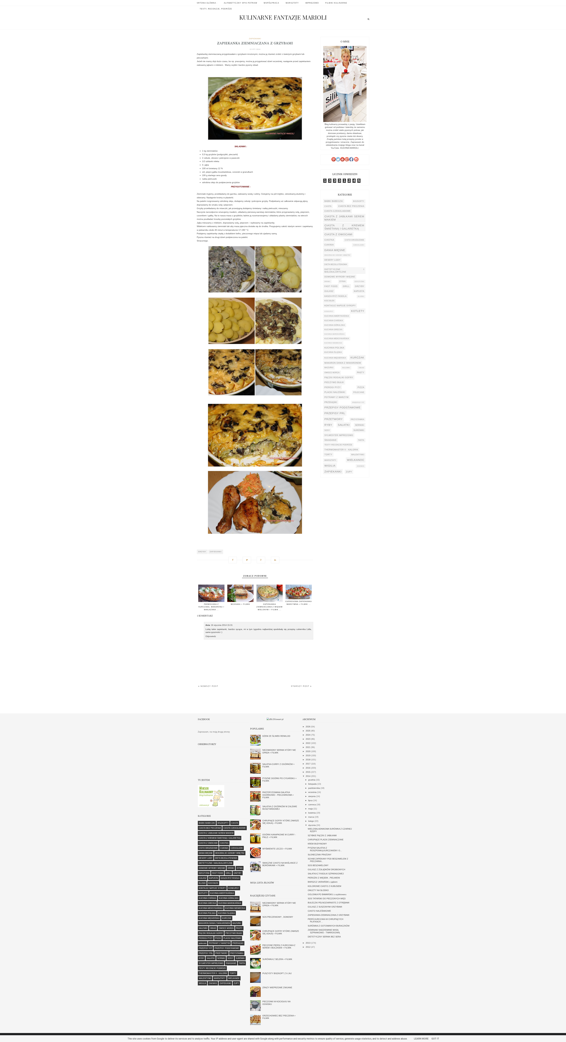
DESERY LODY (332, 260)
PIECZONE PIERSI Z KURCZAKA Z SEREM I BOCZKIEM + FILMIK (278, 946)
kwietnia (312, 813)
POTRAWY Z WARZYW (336, 397)
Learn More (421, 1038)
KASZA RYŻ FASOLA (335, 296)
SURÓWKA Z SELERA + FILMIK (277, 959)
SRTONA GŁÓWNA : (207, 3)
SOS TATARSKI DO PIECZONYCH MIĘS (326, 898)
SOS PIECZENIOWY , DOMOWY (277, 917)
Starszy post (300, 686)
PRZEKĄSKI (330, 402)
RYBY (328, 424)
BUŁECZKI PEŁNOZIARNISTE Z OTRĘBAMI (328, 902)
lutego (311, 821)
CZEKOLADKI (358, 245)
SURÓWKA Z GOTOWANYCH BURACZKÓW (328, 926)
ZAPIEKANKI (255, 38)
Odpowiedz (210, 636)
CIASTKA (329, 240)
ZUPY (349, 472)
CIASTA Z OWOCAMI (338, 234)
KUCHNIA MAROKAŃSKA (334, 334)
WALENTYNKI (357, 455)
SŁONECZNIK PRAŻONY (319, 854)
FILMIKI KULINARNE (336, 3)
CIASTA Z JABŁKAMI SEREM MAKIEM (344, 218)
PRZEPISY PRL (334, 413)
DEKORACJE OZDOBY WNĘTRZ (337, 255)
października (314, 788)
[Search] (368, 19)
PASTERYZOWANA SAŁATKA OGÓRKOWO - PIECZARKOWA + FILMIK (278, 795)
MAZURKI (328, 367)
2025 (308, 731)
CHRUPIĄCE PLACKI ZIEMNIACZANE (325, 839)
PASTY (360, 372)
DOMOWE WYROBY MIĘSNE (339, 276)
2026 (308, 726)
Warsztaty (292, 3)
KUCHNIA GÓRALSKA (334, 325)
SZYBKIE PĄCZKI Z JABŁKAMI (322, 835)
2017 (308, 764)
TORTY (328, 454)
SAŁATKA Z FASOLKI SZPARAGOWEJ (326, 873)
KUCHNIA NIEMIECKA (333, 343)
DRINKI (327, 281)
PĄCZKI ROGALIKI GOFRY (338, 377)
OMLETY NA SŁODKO (318, 890)
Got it (435, 1038)
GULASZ (329, 291)
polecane (358, 392)
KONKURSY (328, 311)
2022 (308, 743)
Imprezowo (312, 3)
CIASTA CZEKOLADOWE (337, 211)
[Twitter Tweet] (248, 558)
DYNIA (342, 281)
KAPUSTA (359, 291)
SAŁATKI (344, 424)
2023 (308, 739)
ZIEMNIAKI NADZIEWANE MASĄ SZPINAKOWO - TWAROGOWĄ (324, 931)
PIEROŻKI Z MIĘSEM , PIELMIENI (324, 878)
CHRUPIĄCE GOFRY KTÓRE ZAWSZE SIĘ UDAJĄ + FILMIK (280, 821)
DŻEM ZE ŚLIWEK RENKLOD (276, 736)
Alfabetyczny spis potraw (240, 3)
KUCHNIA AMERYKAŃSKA (336, 316)
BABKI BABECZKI (333, 201)
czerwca (312, 804)
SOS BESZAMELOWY (318, 865)
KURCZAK (357, 357)
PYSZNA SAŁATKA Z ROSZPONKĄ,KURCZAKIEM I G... (325, 849)
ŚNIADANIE (330, 440)
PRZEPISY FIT (358, 402)
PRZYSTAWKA (357, 419)
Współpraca (271, 3)
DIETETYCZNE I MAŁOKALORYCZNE (344, 270)
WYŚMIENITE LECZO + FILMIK (277, 849)
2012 (308, 947)
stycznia (312, 825)
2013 (308, 943)
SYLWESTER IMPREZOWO (338, 435)
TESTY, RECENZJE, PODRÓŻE (216, 9)
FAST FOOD (331, 286)
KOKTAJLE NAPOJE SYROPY (340, 305)
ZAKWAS (360, 466)
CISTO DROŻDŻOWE (354, 240)
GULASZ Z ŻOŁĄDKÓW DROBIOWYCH (326, 869)
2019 (308, 755)
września (312, 792)
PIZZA (361, 387)
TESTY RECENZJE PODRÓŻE (338, 445)
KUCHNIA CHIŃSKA (333, 320)
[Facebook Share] (234, 558)
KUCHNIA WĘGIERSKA (335, 358)
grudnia (312, 780)
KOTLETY (357, 310)
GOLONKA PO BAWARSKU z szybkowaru (327, 894)
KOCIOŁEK (329, 301)
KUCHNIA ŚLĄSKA (333, 352)
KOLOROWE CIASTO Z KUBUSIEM (324, 886)
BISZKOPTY (358, 201)
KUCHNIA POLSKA (334, 347)
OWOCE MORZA (332, 372)
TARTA (361, 440)
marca (311, 817)
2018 (308, 759)
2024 (308, 735)
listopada (312, 784)
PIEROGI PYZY (332, 387)
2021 (308, 747)
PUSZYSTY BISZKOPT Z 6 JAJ (277, 973)
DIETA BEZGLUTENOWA (335, 264)
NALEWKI (346, 367)
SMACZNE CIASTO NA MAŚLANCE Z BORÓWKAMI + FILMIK (280, 864)
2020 (308, 751)
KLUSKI (361, 296)
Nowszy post (209, 686)
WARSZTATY (330, 460)
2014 (308, 776)
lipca (310, 800)
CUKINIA (329, 245)
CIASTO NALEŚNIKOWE (319, 911)
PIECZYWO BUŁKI (334, 382)
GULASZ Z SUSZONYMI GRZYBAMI (325, 907)
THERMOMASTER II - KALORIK (341, 449)
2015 (308, 772)
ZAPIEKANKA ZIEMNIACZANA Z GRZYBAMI (328, 915)
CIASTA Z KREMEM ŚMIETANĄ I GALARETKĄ (344, 227)
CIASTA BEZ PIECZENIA (351, 206)
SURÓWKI (358, 430)
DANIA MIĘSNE (334, 250)
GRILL (346, 286)
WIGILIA (329, 465)
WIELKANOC (355, 459)
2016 (308, 768)
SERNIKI (359, 425)
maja (310, 808)
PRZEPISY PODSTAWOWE (342, 407)
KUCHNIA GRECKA (333, 329)
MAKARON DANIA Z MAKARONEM (342, 363)
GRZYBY (202, 551)
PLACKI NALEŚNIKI (334, 392)
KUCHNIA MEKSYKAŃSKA (336, 338)
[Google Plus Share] (262, 558)
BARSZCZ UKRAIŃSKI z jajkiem (323, 882)
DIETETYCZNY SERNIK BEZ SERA (324, 936)
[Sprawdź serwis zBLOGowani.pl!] (275, 719)
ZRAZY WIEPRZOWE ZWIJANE (277, 987)
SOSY (327, 430)
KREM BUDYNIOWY (317, 844)
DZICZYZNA (359, 281)
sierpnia (312, 796)
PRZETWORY (333, 419)
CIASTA (327, 206)
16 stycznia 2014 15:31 (222, 625)
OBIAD (361, 367)
